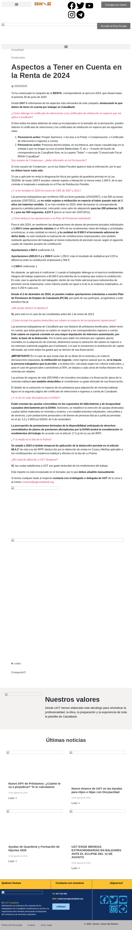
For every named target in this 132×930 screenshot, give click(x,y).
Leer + (12, 798)
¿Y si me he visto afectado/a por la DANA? (35, 397)
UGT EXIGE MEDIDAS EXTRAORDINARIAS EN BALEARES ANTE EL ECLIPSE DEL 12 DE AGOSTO (96, 852)
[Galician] (45, 3)
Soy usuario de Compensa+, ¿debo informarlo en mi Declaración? (49, 160)
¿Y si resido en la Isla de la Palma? (31, 439)
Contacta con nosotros (70, 883)
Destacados (18, 57)
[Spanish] (49, 3)
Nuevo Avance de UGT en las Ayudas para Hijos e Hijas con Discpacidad (96, 790)
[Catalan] (41, 3)
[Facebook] (72, 6)
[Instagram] (72, 15)
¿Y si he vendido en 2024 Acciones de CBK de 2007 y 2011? (46, 190)
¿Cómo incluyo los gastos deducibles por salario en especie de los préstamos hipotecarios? (63, 320)
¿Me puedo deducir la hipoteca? (29, 308)
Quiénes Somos (11, 883)
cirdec (17, 663)
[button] (16, 4)
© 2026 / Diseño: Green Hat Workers (101, 924)
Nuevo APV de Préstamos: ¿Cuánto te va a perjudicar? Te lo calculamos (34, 785)
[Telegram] (80, 15)
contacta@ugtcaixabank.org (38, 482)
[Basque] (37, 3)
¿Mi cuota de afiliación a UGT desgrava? (34, 459)
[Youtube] (89, 6)
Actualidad (17, 49)
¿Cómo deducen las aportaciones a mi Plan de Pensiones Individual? (51, 218)
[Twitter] (80, 6)
